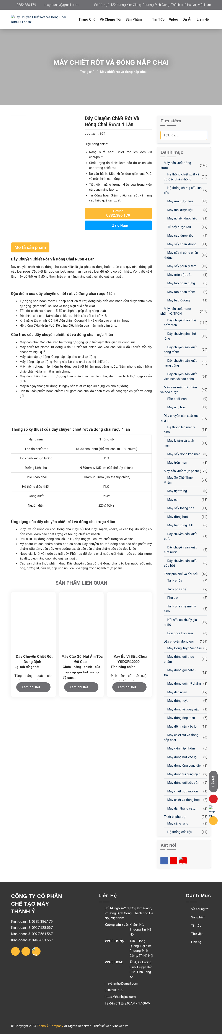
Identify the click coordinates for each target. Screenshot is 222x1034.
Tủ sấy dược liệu (178, 227)
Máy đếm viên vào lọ (181, 726)
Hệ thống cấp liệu (179, 832)
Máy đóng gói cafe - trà (180, 672)
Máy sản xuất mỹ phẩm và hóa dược (178, 389)
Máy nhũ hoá (176, 407)
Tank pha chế (176, 589)
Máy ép (172, 500)
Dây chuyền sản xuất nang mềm (180, 349)
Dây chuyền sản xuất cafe (180, 536)
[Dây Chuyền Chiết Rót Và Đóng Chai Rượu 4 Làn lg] (43, 19)
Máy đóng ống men (180, 718)
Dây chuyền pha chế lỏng (180, 336)
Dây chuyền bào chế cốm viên (180, 322)
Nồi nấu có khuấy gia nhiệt (180, 622)
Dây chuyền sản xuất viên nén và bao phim (180, 376)
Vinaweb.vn (120, 1026)
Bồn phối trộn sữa (179, 633)
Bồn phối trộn (176, 399)
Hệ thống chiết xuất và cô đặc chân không (181, 176)
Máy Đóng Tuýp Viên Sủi (184, 648)
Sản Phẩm (134, 19)
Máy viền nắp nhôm (180, 748)
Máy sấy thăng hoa (180, 508)
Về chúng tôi (110, 19)
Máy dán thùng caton (181, 808)
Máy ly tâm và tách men (179, 443)
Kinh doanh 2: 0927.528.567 (32, 928)
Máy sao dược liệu (179, 235)
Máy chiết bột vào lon (182, 791)
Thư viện (196, 934)
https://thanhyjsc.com (120, 997)
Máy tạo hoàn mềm (180, 292)
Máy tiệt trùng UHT (180, 525)
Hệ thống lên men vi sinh (180, 429)
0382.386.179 (26, 5)
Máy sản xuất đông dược (175, 165)
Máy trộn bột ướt (178, 275)
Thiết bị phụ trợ (174, 817)
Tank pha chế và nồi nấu (180, 574)
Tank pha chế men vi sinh (180, 608)
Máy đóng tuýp (177, 701)
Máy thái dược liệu (179, 210)
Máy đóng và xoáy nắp (182, 709)
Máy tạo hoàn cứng (180, 283)
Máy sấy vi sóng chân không (181, 255)
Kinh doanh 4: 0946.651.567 (32, 940)
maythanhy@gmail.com (61, 5)
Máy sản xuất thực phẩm (181, 471)
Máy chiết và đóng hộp (183, 800)
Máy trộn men (176, 463)
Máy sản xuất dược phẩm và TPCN (175, 311)
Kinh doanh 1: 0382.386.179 (32, 921)
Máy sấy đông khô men (183, 454)
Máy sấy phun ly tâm (181, 266)
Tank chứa (174, 580)
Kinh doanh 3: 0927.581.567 (32, 934)
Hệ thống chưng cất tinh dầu (183, 190)
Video (173, 19)
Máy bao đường (178, 300)
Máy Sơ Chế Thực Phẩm (178, 480)
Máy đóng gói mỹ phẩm (183, 684)
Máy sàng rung (177, 823)
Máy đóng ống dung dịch (184, 765)
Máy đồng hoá (177, 517)
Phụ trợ (172, 598)
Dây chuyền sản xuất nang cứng (180, 363)
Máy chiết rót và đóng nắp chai (123, 72)
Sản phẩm (198, 917)
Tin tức (158, 19)
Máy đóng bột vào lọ (181, 757)
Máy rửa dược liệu (179, 201)
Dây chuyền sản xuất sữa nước (180, 549)
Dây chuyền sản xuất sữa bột (180, 563)
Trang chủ (86, 19)
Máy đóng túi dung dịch (183, 774)
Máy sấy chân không (181, 244)
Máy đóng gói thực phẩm (179, 659)
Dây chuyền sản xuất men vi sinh (180, 418)
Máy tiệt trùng (176, 491)
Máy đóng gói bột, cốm (183, 783)
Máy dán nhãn (176, 692)
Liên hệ (203, 19)
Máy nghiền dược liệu (181, 218)
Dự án (187, 19)
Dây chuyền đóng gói (178, 641)
